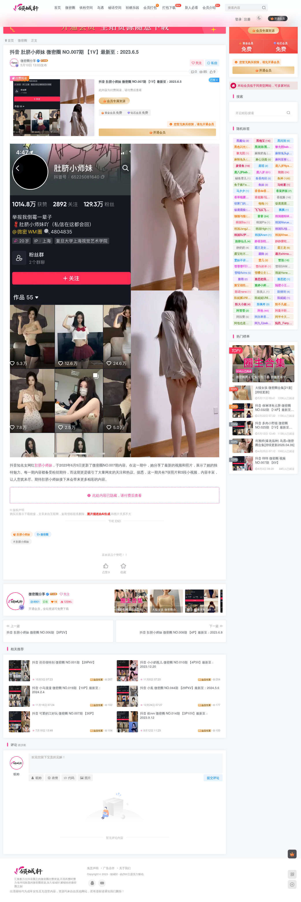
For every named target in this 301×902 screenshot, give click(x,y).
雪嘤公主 (263, 272)
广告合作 (109, 868)
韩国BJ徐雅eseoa (284, 228)
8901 (36, 601)
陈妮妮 (283, 298)
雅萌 (243, 279)
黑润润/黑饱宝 (264, 147)
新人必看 (191, 7)
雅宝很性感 (243, 285)
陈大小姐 (243, 304)
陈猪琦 (283, 291)
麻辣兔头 (242, 159)
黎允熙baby (284, 147)
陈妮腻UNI (243, 298)
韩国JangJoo (243, 228)
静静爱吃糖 (284, 241)
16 (55, 601)
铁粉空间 (86, 7)
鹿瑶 (263, 165)
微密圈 (70, 7)
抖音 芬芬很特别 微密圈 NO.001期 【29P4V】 (64, 662)
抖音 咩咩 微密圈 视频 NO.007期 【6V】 (270, 460)
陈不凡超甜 (284, 304)
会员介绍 (211, 7)
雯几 (263, 260)
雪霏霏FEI (243, 266)
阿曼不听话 (284, 310)
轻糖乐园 (132, 7)
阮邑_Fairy (284, 323)
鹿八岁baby (243, 172)
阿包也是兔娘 (243, 323)
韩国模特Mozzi (284, 216)
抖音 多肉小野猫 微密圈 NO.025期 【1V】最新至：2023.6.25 (273, 125)
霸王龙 (283, 247)
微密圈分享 (28, 60)
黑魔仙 (242, 140)
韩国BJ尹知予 (243, 235)
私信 (214, 63)
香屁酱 (284, 197)
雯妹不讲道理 (243, 260)
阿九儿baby (264, 323)
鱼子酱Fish (243, 184)
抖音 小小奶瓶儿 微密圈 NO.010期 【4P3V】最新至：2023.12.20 (177, 664)
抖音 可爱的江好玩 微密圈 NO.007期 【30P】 (63, 713)
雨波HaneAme (284, 272)
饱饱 (263, 203)
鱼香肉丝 (263, 178)
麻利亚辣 (283, 159)
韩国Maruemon (284, 222)
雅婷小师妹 (264, 285)
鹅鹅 (283, 172)
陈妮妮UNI (263, 298)
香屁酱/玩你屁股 (264, 197)
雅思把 (283, 279)
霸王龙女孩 (264, 247)
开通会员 (279, 18)
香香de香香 (264, 191)
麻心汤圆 (263, 159)
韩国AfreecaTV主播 (284, 235)
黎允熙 (242, 153)
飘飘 (284, 210)
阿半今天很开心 (284, 316)
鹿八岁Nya (284, 165)
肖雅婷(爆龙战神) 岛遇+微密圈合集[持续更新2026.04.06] (274, 442)
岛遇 (100, 7)
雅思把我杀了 (264, 279)
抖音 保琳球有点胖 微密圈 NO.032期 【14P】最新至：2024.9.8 (274, 409)
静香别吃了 (264, 241)
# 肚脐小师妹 (21, 541)
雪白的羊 (263, 266)
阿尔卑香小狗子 (264, 316)
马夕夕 (242, 191)
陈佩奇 (263, 304)
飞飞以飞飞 (264, 210)
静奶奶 (242, 247)
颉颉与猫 (242, 216)
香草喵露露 (243, 197)
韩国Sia (243, 222)
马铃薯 (283, 184)
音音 (263, 216)
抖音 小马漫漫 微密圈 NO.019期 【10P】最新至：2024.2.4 (66, 689)
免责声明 (92, 868)
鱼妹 (263, 184)
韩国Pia (263, 222)
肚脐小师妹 (43, 465)
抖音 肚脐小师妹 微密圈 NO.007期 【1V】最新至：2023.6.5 (74, 51)
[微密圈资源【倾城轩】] (28, 870)
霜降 (263, 254)
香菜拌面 (284, 191)
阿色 (263, 310)
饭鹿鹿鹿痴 (284, 203)
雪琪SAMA (284, 266)
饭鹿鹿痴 (242, 210)
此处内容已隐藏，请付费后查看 (116, 495)
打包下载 (171, 7)
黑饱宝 (263, 140)
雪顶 (283, 260)
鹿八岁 (263, 172)
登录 (238, 19)
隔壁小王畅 (284, 285)
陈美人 (263, 291)
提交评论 (213, 777)
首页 (57, 7)
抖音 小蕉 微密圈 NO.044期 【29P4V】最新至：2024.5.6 (179, 687)
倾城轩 (114, 874)
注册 (247, 19)
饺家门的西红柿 (243, 203)
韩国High (263, 228)
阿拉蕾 (242, 316)
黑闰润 (283, 140)
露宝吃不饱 (243, 254)
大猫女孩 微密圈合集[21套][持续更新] (273, 389)
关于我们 (125, 868)
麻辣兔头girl (284, 153)
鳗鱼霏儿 (243, 178)
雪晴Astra (242, 272)
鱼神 (283, 178)
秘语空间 (114, 7)
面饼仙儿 (243, 241)
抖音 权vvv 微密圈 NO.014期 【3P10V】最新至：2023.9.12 (174, 715)
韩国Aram (263, 235)
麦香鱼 (243, 165)
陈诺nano (243, 291)
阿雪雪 (242, 310)
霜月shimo (284, 254)
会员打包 (150, 7)
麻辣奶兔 (263, 153)
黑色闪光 (242, 147)
